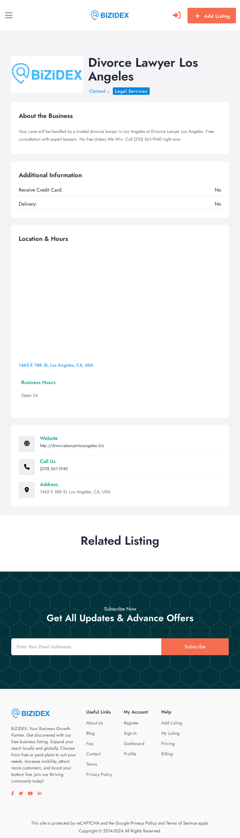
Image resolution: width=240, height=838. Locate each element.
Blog (90, 733)
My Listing (170, 733)
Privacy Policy (99, 774)
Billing (167, 754)
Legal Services (131, 91)
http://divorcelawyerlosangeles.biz (72, 445)
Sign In (130, 733)
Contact (93, 754)
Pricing (168, 743)
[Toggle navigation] (8, 15)
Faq (89, 743)
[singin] (176, 15)
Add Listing (217, 16)
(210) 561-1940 (54, 468)
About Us (94, 723)
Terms (91, 764)
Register (131, 723)
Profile (130, 754)
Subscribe (195, 646)
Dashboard (134, 743)
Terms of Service (181, 823)
